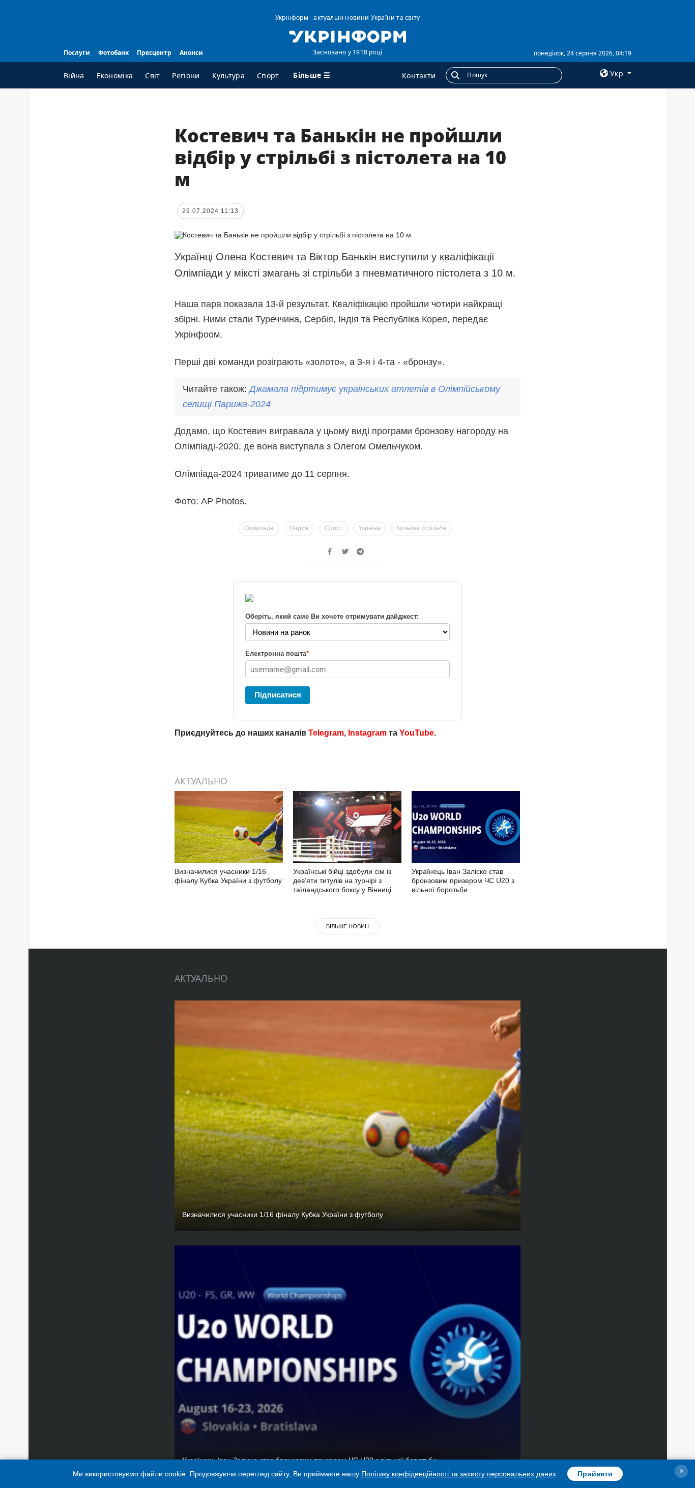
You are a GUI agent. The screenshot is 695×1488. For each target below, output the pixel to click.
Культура (228, 75)
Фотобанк (113, 52)
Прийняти (595, 1474)
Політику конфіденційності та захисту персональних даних (458, 1474)
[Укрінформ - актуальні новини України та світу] (347, 35)
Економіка (115, 75)
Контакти (419, 75)
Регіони (185, 75)
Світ (152, 75)
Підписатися (277, 694)
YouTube (416, 732)
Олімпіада (259, 528)
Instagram (367, 732)
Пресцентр (154, 52)
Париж (299, 528)
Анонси (191, 52)
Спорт (268, 75)
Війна (74, 75)
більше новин (347, 926)
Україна (370, 528)
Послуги (77, 52)
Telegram (326, 732)
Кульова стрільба (421, 528)
